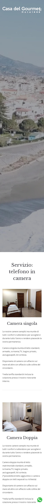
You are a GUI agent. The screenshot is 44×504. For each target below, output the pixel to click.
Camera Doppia (22, 437)
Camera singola (22, 323)
